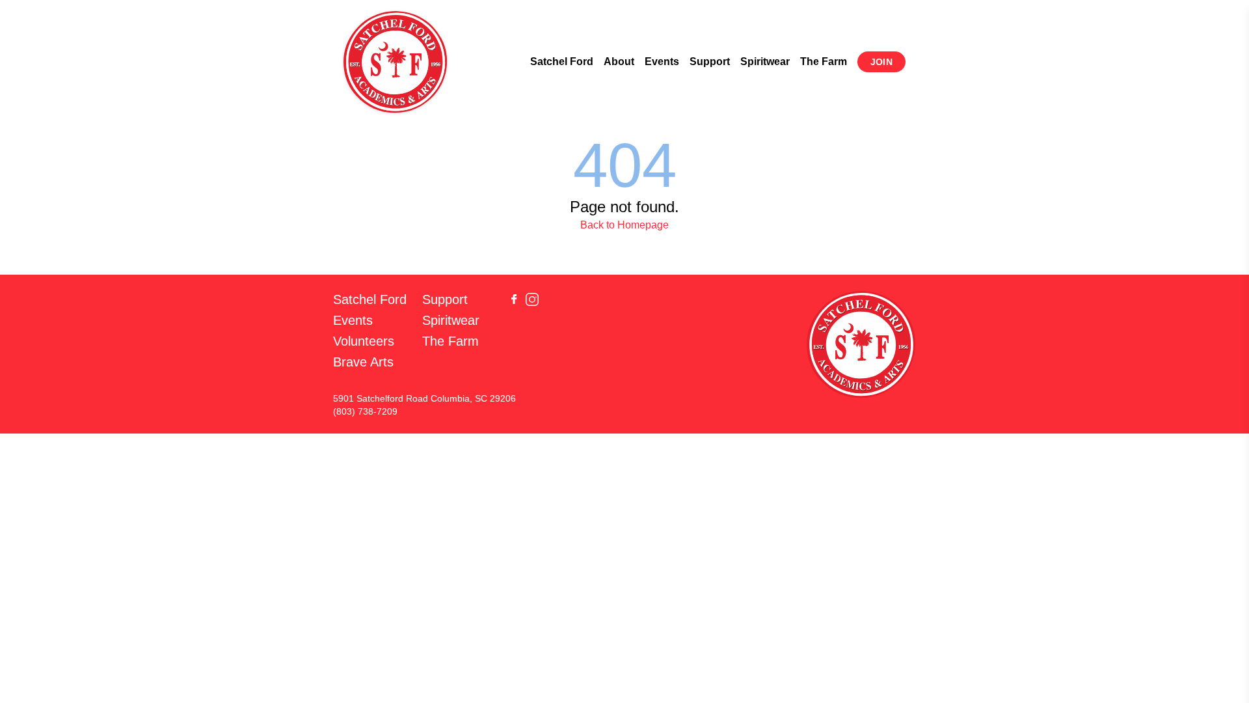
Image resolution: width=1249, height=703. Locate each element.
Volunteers (363, 341)
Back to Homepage (624, 224)
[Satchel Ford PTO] (395, 61)
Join (881, 62)
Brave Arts (363, 362)
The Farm (823, 61)
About (619, 61)
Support (710, 61)
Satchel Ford (561, 61)
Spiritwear (765, 61)
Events (662, 61)
